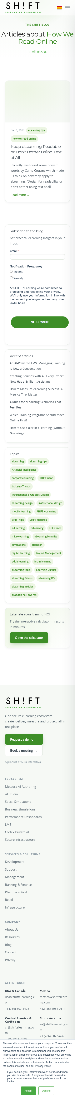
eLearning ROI (47, 578)
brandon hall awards (24, 594)
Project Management (48, 553)
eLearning (18, 461)
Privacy (10, 960)
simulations (19, 544)
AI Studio (11, 794)
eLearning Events (22, 578)
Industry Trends (21, 486)
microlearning (20, 536)
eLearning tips (36, 130)
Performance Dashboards (23, 817)
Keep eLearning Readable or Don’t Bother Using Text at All (36, 152)
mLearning (37, 528)
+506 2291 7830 (16, 1039)
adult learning (20, 561)
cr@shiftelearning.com (19, 1030)
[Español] (59, 7)
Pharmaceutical (16, 892)
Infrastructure (15, 907)
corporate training (23, 478)
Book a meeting (24, 750)
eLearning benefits (46, 536)
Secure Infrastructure (20, 839)
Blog (8, 945)
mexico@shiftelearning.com (54, 999)
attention (37, 544)
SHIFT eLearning (46, 511)
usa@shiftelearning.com (20, 999)
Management (14, 877)
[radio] (37, 271)
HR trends (55, 528)
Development (14, 862)
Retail (9, 899)
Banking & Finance (18, 884)
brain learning (42, 561)
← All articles (37, 51)
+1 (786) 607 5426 (17, 1009)
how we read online (24, 138)
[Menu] (67, 7)
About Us (11, 929)
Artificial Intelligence (24, 469)
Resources (12, 937)
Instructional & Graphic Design (30, 494)
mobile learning (21, 511)
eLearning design (22, 503)
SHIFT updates (38, 519)
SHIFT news (46, 478)
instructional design (50, 503)
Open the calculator (29, 637)
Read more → (20, 195)
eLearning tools (21, 569)
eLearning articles (23, 586)
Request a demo (24, 739)
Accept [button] (28, 1090)
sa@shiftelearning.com (54, 1027)
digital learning (21, 553)
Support (10, 869)
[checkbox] (37, 274)
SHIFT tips (18, 519)
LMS (8, 824)
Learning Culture (46, 569)
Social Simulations (18, 801)
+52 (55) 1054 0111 (53, 1009)
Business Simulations (20, 809)
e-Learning (18, 528)
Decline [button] (46, 1090)
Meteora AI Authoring (20, 786)
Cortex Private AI (17, 832)
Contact (10, 952)
